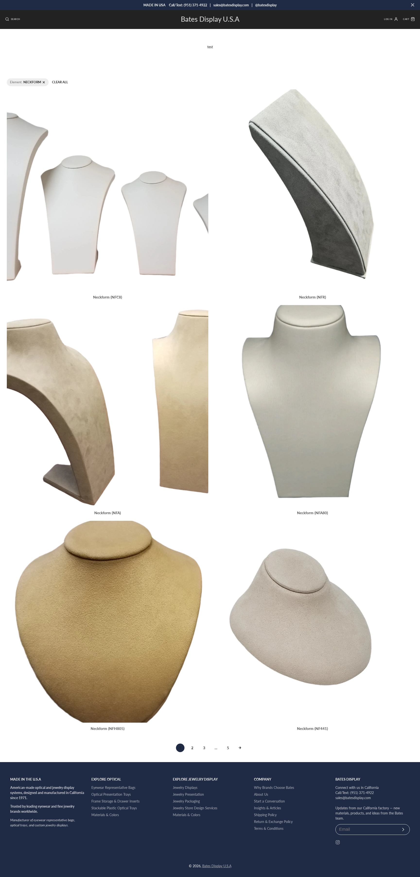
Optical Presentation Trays (111, 794)
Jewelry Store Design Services (195, 808)
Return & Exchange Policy (273, 822)
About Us (261, 794)
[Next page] (240, 747)
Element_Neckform (20, 80)
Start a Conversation (269, 801)
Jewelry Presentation (188, 794)
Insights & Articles (267, 808)
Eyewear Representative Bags (113, 787)
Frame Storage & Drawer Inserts (115, 801)
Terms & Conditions (268, 828)
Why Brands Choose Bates (274, 787)
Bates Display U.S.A (216, 866)
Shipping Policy (265, 815)
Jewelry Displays (185, 787)
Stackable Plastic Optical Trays (114, 808)
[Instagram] (337, 842)
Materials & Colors (105, 815)
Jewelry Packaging (186, 801)
